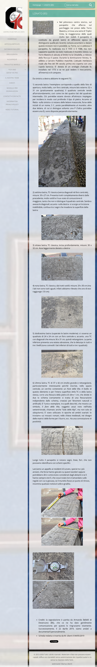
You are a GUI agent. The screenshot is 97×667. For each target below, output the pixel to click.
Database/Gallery (12, 49)
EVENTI (12, 83)
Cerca (90, 5)
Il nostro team (12, 78)
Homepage (12, 39)
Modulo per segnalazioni (12, 89)
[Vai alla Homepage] (14, 15)
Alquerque (12, 59)
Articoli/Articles (12, 44)
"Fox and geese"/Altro (12, 71)
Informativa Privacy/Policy (12, 103)
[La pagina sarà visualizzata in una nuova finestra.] (43, 28)
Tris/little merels (12, 64)
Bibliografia (12, 54)
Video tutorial (12, 109)
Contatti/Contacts (12, 96)
